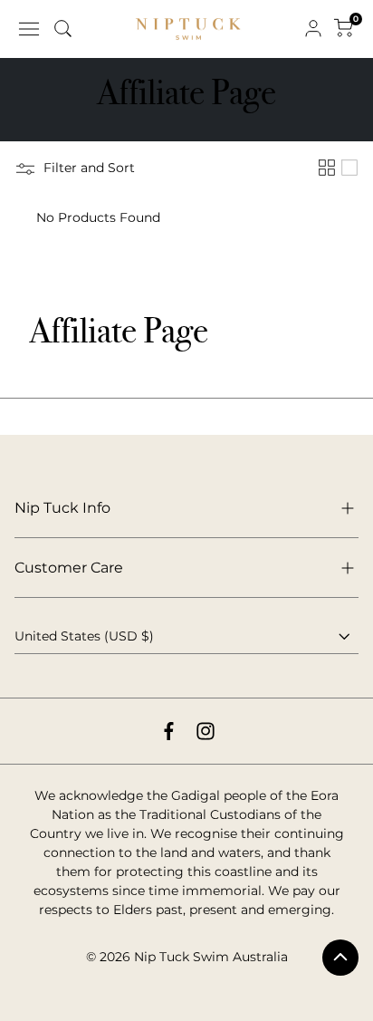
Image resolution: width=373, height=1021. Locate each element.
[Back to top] (340, 957)
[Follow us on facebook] (169, 731)
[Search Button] (63, 28)
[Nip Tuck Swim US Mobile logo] (188, 29)
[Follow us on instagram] (205, 731)
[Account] (313, 28)
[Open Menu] (28, 28)
